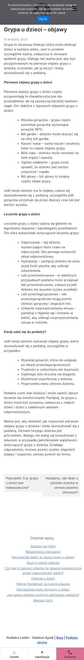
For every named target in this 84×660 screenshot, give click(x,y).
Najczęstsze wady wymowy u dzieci (43, 589)
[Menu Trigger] (74, 8)
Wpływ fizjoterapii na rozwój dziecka (43, 584)
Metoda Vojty (43, 600)
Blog (59, 638)
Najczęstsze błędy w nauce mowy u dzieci (43, 557)
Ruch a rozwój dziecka (43, 563)
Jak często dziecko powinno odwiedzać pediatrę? (43, 595)
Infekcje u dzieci (43, 578)
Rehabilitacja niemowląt (43, 552)
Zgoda (43, 18)
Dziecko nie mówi (43, 546)
